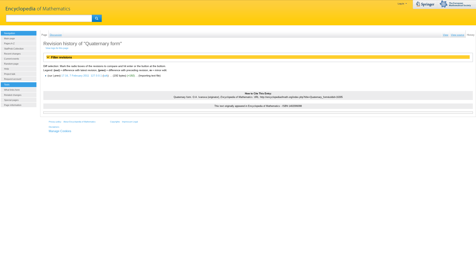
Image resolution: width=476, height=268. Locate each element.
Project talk (9, 74)
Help (6, 69)
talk (106, 75)
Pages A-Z (9, 43)
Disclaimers (54, 127)
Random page (11, 64)
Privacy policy (55, 122)
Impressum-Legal (130, 122)
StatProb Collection (14, 48)
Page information (12, 105)
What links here (12, 90)
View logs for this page (57, 48)
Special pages (11, 100)
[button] (258, 57)
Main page (9, 38)
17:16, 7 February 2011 (75, 75)
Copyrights (115, 122)
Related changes (12, 95)
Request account (12, 79)
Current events (11, 59)
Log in (401, 3)
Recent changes (12, 53)
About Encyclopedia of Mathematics (79, 122)
